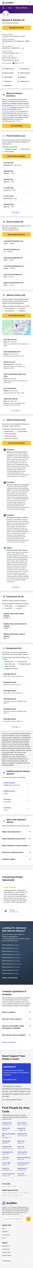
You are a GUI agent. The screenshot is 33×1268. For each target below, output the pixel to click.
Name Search (6, 1246)
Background (8, 81)
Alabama (16, 945)
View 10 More (15, 410)
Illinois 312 (20, 1141)
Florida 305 (6, 1128)
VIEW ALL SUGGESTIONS (9, 977)
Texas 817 (20, 1174)
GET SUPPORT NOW (10, 1079)
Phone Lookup (6, 1252)
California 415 (22, 1134)
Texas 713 (20, 1146)
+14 (3, 43)
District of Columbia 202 (8, 1135)
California (17, 957)
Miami (10, 8)
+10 (23, 48)
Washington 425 (7, 1152)
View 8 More (15, 587)
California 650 (22, 1152)
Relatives (23, 77)
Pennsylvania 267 (23, 1163)
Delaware (17, 967)
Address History (25, 73)
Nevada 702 (21, 1128)
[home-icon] (3, 8)
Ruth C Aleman (16, 121)
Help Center (8, 85)
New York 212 (21, 1123)
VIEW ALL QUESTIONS (9, 1042)
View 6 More (15, 212)
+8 (23, 63)
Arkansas (17, 954)
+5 (21, 53)
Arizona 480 (6, 1163)
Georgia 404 (6, 1141)
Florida (16, 970)
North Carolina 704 (8, 1174)
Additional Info (24, 81)
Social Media (8, 77)
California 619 (22, 1168)
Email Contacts (9, 73)
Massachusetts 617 (23, 1157)
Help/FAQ (5, 1231)
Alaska (16, 948)
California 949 (6, 1146)
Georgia (16, 973)
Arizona (16, 951)
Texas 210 (5, 1168)
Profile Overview (9, 68)
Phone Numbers (25, 68)
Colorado (17, 961)
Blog (3, 1228)
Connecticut (17, 964)
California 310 (6, 1123)
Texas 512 (5, 1157)
